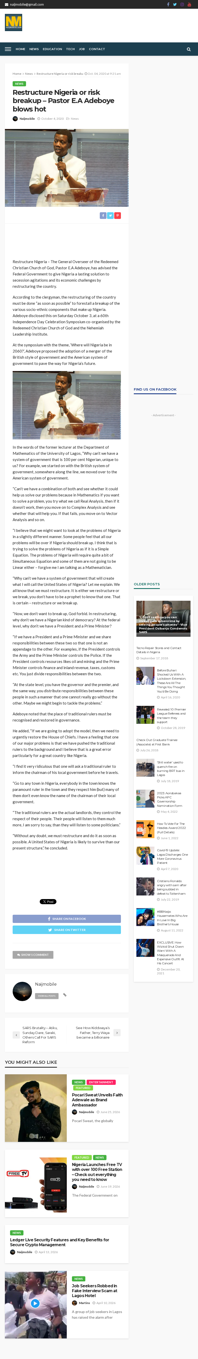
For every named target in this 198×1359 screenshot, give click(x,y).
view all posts (46, 996)
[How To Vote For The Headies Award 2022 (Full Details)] (145, 829)
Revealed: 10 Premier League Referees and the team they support (171, 716)
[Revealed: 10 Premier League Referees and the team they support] (145, 715)
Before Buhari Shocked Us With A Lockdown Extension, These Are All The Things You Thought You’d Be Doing (171, 681)
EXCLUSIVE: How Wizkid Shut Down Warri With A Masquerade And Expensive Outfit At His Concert (170, 953)
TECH (70, 49)
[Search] (188, 49)
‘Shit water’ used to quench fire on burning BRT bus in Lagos (170, 769)
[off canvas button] (8, 49)
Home (20, 49)
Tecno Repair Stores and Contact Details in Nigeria (159, 650)
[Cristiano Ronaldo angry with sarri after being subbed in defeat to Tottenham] (145, 886)
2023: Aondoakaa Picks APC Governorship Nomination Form (169, 799)
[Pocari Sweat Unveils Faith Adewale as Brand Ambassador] (36, 1108)
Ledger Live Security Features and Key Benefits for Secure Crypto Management (59, 1242)
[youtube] (189, 4)
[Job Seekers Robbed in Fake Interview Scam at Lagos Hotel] (36, 1304)
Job (82, 49)
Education (52, 49)
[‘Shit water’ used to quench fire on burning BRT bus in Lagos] (145, 768)
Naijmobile (27, 119)
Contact (97, 49)
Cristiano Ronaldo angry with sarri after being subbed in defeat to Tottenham (171, 887)
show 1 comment (35, 954)
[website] (65, 995)
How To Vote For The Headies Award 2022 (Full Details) (171, 828)
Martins (84, 1303)
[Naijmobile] (13, 22)
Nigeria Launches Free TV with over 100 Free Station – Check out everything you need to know (97, 1172)
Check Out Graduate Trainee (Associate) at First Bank (156, 742)
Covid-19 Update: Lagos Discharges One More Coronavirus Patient (172, 856)
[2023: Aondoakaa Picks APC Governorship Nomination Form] (145, 799)
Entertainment (101, 1082)
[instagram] (182, 4)
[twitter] (175, 4)
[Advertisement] (66, 239)
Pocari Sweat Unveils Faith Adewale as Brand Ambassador (97, 1100)
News (34, 49)
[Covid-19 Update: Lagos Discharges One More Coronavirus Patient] (145, 856)
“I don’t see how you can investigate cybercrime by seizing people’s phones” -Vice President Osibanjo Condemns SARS (163, 624)
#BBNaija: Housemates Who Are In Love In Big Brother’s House (172, 918)
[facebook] (168, 4)
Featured (83, 1087)
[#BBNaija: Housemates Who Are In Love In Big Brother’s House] (145, 917)
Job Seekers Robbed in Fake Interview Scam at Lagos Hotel (94, 1290)
